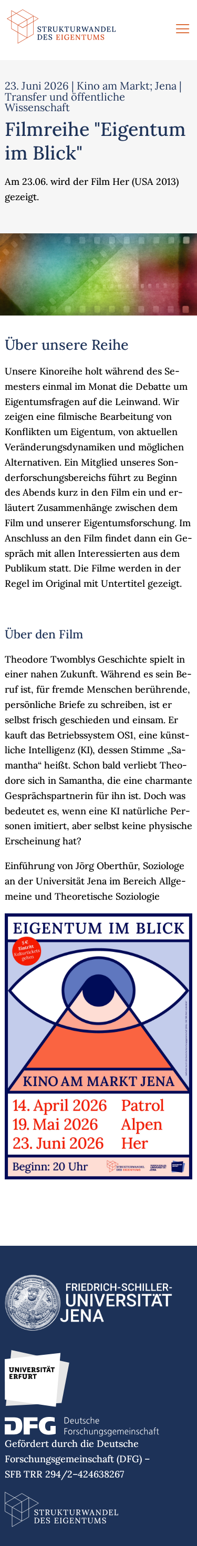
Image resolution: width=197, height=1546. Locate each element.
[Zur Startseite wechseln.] (61, 30)
